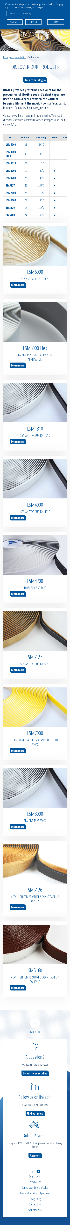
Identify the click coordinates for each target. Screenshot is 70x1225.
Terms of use (35, 1182)
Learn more (17, 285)
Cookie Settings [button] (15, 22)
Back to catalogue (35, 80)
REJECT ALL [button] (33, 22)
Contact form (35, 1176)
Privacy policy (35, 1199)
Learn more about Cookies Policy (20, 13)
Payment (35, 1155)
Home (5, 57)
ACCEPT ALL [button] (56, 22)
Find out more (35, 1113)
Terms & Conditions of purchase (35, 1193)
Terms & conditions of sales (35, 1188)
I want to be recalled (35, 1073)
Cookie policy (35, 1204)
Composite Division (18, 57)
